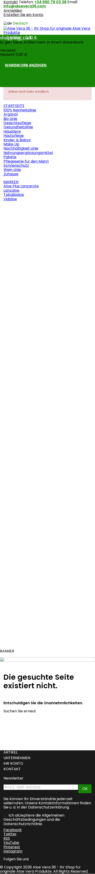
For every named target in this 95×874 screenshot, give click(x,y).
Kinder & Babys (17, 140)
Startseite (13, 105)
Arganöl (10, 114)
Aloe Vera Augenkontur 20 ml (30, 555)
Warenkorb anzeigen (28, 66)
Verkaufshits (16, 207)
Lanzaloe (11, 190)
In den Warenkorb (27, 276)
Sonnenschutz (16, 165)
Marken (10, 182)
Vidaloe (10, 199)
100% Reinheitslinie (19, 110)
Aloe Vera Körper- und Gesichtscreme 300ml (43, 236)
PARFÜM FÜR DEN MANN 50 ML (27, 477)
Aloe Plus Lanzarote (21, 186)
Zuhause (10, 174)
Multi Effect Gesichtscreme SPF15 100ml (38, 391)
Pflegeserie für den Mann (26, 161)
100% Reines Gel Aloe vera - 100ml (32, 322)
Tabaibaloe (13, 194)
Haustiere (12, 131)
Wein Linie (12, 169)
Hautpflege (13, 135)
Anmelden (12, 10)
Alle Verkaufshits (21, 642)
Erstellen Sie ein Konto (23, 14)
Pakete (9, 157)
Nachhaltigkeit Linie (20, 148)
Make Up (11, 144)
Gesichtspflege (17, 123)
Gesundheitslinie (18, 127)
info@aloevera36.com (24, 6)
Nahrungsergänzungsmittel (28, 152)
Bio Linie (10, 118)
